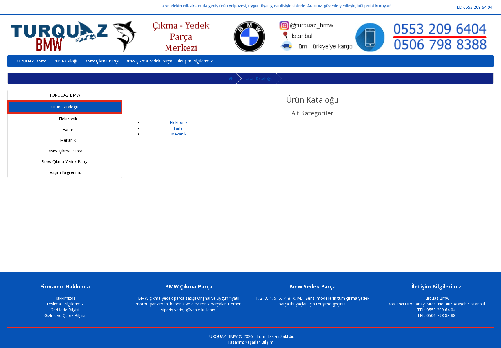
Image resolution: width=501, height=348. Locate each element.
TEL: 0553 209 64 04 (473, 7)
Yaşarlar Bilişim (259, 342)
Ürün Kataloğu (65, 61)
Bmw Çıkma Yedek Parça (148, 61)
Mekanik (178, 134)
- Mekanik (65, 140)
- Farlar (65, 129)
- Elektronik (65, 118)
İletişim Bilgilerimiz (195, 61)
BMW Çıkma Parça (101, 61)
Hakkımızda (65, 298)
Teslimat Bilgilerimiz (65, 304)
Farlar (179, 128)
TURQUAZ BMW (30, 61)
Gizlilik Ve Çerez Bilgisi (64, 315)
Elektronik (179, 122)
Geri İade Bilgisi (64, 309)
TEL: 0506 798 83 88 (436, 315)
